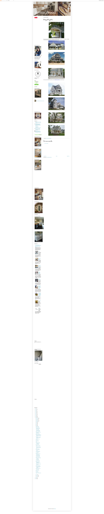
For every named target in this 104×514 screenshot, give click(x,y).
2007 (36, 478)
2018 (36, 408)
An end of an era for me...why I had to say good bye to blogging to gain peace (38, 246)
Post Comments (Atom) (49, 157)
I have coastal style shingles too (38, 443)
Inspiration (39, 300)
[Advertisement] (56, 150)
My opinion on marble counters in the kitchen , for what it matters (39, 294)
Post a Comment (46, 143)
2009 (36, 417)
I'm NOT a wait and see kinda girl (38, 464)
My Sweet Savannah (37, 128)
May (36, 424)
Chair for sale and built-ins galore (38, 458)
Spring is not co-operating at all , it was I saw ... (38, 462)
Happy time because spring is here (38, 454)
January (37, 476)
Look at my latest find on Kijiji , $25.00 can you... (38, 447)
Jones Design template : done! (39, 273)
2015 (36, 411)
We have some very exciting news (38, 451)
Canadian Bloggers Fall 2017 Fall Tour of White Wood (39, 287)
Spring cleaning (37, 427)
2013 (36, 413)
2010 (36, 416)
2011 (36, 415)
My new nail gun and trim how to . (38, 468)
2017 (36, 409)
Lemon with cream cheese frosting (38, 455)
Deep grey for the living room (39, 266)
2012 (36, 414)
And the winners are (38, 465)
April (36, 425)
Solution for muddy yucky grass (38, 428)
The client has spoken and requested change (38, 467)
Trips (39, 251)
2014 (36, 412)
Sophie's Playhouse (38, 431)
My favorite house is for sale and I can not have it (38, 437)
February (37, 475)
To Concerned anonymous (37, 459)
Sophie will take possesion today (38, 430)
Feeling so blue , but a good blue (38, 432)
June (36, 423)
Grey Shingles (37, 444)
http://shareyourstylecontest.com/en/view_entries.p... (38, 435)
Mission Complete (39, 279)
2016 (36, 410)
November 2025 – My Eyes (38, 127)
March (36, 474)
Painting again (37, 426)
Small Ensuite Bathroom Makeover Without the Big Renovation (37, 125)
